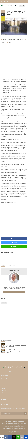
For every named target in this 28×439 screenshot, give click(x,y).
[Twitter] (5, 1)
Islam (2, 392)
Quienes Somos (7, 421)
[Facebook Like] (6, 437)
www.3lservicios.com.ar (14, 432)
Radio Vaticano (20, 39)
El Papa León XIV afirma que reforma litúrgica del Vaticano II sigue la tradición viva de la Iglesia (16, 345)
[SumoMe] (26, 437)
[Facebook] (2, 1)
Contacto (21, 421)
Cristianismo (4, 394)
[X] (14, 437)
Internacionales (11, 39)
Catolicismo (4, 388)
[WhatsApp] (18, 437)
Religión (4, 39)
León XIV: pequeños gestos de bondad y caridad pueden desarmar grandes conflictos (16, 351)
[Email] (22, 437)
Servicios (15, 421)
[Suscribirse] (25, 413)
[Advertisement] (14, 62)
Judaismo (3, 390)
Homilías (4, 302)
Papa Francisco (14, 271)
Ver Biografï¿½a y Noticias (14, 292)
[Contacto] (7, 1)
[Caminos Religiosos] (10, 6)
